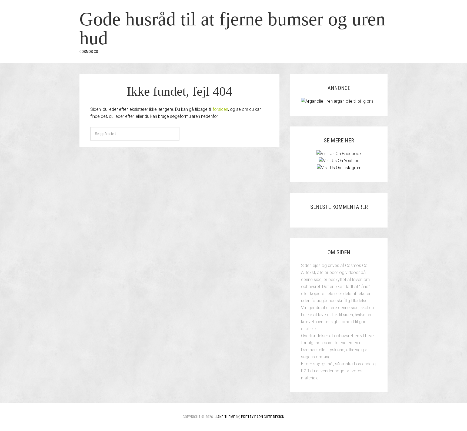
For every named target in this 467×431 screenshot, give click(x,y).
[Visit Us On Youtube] (339, 160)
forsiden (220, 109)
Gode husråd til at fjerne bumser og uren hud (232, 28)
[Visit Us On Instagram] (339, 167)
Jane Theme (225, 417)
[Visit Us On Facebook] (339, 153)
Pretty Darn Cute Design (262, 417)
